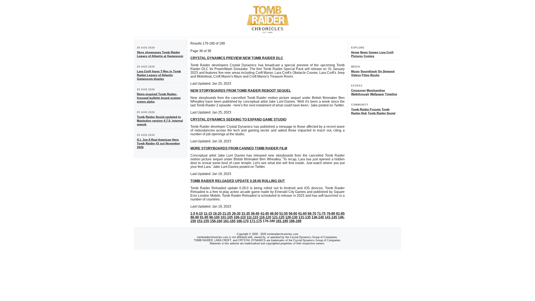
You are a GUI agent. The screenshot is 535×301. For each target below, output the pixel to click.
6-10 (199, 213)
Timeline (391, 94)
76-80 (331, 213)
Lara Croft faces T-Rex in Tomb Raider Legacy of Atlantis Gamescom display (159, 75)
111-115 (252, 217)
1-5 (192, 213)
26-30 (236, 213)
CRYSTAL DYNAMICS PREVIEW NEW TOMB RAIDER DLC (236, 58)
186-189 (295, 221)
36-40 (255, 213)
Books (375, 75)
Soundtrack (368, 71)
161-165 (229, 221)
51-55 (283, 213)
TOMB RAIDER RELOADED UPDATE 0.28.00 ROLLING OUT (237, 181)
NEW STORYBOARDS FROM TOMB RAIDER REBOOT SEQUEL (240, 90)
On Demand (386, 71)
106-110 (240, 217)
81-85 (340, 213)
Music (355, 71)
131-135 (304, 217)
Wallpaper (377, 94)
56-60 (293, 213)
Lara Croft (386, 52)
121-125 (278, 217)
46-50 (274, 213)
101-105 (226, 217)
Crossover (358, 90)
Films (365, 75)
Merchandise (376, 90)
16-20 (217, 213)
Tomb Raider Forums (366, 109)
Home (355, 52)
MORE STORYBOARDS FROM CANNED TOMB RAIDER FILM (238, 148)
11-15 (208, 213)
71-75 (321, 213)
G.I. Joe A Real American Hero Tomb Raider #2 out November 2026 (158, 143)
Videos (356, 75)
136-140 (318, 217)
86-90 (194, 217)
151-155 (203, 221)
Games (373, 52)
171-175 (256, 221)
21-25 (226, 213)
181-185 (282, 221)
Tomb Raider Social (381, 113)
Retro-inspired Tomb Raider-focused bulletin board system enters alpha (159, 97)
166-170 (242, 221)
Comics (369, 56)
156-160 (216, 221)
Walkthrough (360, 94)
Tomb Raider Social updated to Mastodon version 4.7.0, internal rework (160, 120)
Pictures (357, 56)
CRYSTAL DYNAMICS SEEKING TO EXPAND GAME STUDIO (238, 119)
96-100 (214, 217)
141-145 (331, 217)
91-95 (204, 217)
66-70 (312, 213)
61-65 (302, 213)
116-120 (265, 217)
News (364, 52)
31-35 (245, 213)
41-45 (264, 213)
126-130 (291, 217)
